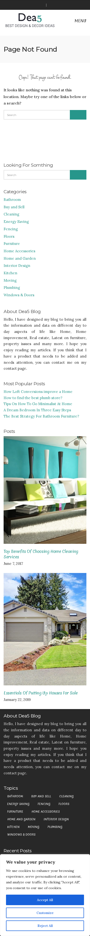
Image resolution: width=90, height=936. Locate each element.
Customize (45, 913)
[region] (45, 895)
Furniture (12, 243)
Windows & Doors (19, 295)
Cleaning (11, 214)
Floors (9, 236)
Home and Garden (20, 258)
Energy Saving (16, 221)
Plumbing (12, 287)
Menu (79, 20)
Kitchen (10, 273)
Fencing (11, 229)
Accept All (45, 900)
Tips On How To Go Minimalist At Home (38, 404)
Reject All (45, 926)
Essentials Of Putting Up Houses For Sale (41, 693)
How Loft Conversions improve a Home (38, 391)
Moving (10, 280)
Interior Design (17, 265)
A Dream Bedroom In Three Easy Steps (37, 410)
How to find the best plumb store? (33, 398)
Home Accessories (19, 251)
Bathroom (12, 199)
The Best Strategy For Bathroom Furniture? (41, 416)
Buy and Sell (14, 207)
